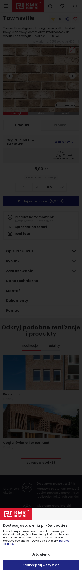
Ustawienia (41, 554)
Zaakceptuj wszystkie (41, 565)
